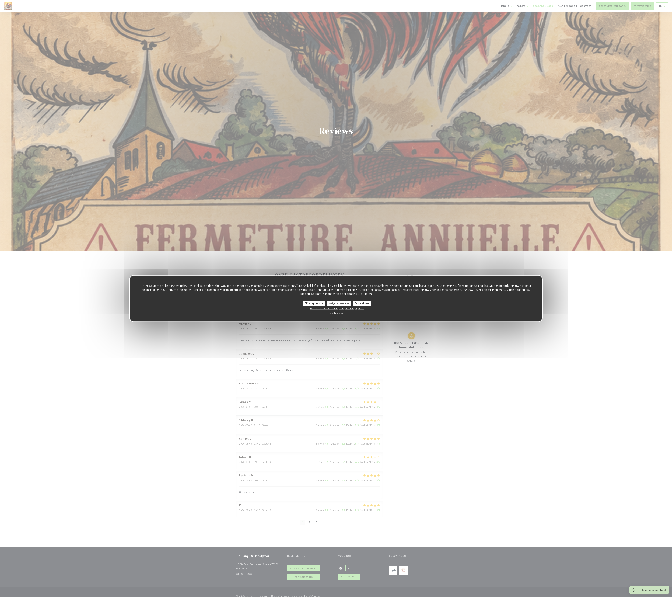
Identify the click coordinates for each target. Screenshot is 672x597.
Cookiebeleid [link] (337, 312)
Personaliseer (362, 303)
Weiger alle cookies (339, 303)
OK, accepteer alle (313, 303)
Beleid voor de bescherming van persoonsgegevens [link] (337, 308)
